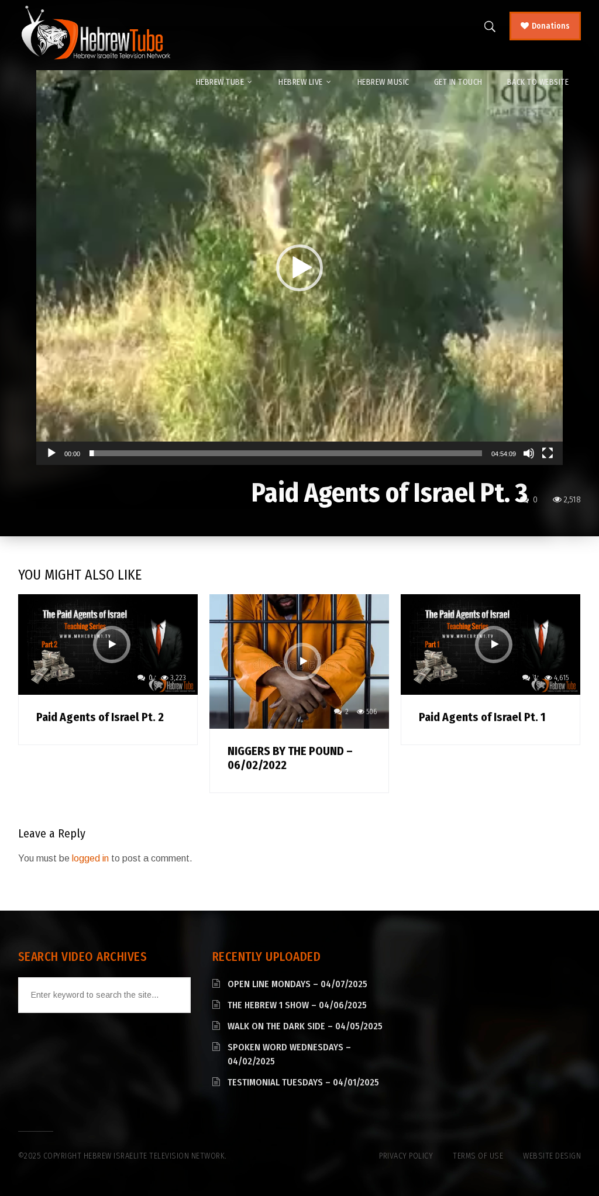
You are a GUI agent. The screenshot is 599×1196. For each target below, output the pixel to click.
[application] (299, 267)
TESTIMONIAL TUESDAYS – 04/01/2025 (303, 1082)
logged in (90, 858)
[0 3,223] (108, 644)
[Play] (51, 453)
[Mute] (529, 453)
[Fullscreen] (547, 453)
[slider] (285, 453)
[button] (299, 267)
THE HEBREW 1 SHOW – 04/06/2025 (297, 1005)
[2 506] (299, 661)
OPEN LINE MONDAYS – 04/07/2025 (297, 984)
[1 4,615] (490, 644)
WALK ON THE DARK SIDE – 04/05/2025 (305, 1026)
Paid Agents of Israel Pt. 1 (482, 717)
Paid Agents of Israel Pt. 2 (100, 717)
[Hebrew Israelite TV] (95, 33)
